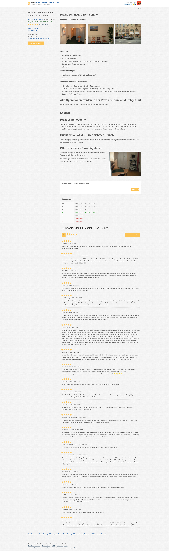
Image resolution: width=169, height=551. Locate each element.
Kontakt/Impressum (34, 546)
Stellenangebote (62, 546)
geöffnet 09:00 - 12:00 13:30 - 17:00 (40, 22)
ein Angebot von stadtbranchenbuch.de (41, 4)
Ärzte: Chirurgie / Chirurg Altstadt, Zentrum (76, 534)
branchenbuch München (45, 3)
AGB (53, 546)
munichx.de (64, 548)
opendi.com (74, 548)
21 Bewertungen (44, 24)
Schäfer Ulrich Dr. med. (99, 534)
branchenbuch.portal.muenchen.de (38, 38)
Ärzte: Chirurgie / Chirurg (35, 19)
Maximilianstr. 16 (33, 29)
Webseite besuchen (36, 43)
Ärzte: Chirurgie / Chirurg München (50, 534)
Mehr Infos (135, 189)
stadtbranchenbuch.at (52, 548)
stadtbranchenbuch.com (35, 548)
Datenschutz (46, 546)
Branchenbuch (32, 534)
